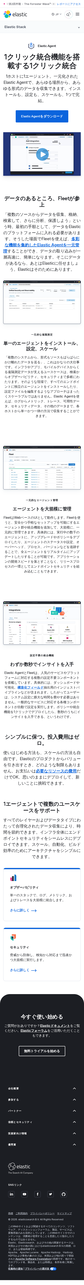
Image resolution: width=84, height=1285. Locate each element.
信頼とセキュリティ (20, 1121)
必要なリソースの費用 (56, 771)
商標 (10, 1213)
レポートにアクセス (69, 3)
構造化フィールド (31, 687)
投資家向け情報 (17, 1133)
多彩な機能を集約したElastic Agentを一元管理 (41, 244)
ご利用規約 (21, 1213)
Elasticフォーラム (34, 1030)
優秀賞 (12, 1144)
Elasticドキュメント (55, 1026)
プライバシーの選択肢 (37, 1268)
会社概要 (13, 1088)
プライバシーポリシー (42, 1213)
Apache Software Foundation (33, 1258)
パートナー (15, 1110)
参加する (13, 1099)
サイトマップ (64, 1213)
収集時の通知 (15, 1268)
